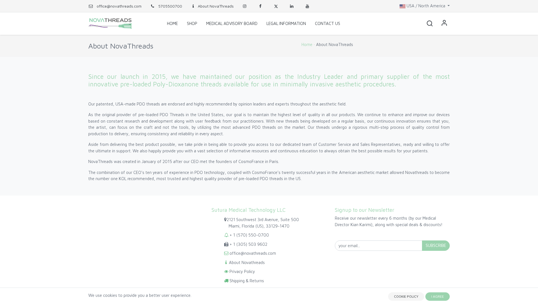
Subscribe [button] (436, 245)
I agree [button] (437, 296)
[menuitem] (172, 24)
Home (307, 44)
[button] (429, 23)
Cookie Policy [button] (406, 296)
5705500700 (169, 6)
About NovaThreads (216, 6)
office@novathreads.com (119, 6)
